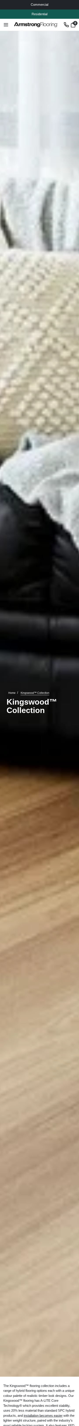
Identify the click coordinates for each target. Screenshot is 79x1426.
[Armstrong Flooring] (36, 24)
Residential (39, 14)
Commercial (39, 4)
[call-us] (66, 24)
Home (12, 693)
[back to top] (69, 1392)
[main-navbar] (6, 24)
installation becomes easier (43, 1415)
